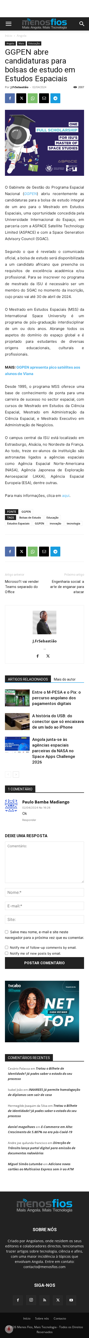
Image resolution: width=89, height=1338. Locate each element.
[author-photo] (44, 634)
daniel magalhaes (21, 1127)
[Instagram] (31, 1300)
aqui (65, 495)
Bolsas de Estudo (30, 517)
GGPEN (26, 511)
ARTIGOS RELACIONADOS (28, 679)
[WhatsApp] (33, 98)
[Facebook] (10, 98)
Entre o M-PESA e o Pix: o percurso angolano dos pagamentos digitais (56, 698)
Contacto (60, 1318)
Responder (29, 820)
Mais (21, 43)
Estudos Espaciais (18, 523)
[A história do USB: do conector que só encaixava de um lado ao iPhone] (17, 721)
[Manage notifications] (9, 1329)
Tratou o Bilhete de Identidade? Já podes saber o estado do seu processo (40, 1073)
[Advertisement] (47, 8)
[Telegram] (55, 98)
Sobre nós (42, 1318)
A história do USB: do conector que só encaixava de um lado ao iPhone (58, 721)
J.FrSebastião (19, 87)
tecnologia (73, 523)
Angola (21, 35)
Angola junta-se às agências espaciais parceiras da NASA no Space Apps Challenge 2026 (53, 751)
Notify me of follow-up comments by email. (43, 947)
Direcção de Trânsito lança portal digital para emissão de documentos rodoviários (41, 1148)
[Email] (44, 98)
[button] (8, 24)
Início (8, 35)
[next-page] (16, 774)
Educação (34, 43)
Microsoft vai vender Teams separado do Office (22, 586)
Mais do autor (65, 679)
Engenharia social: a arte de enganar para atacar (67, 586)
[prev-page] (8, 774)
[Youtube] (71, 1300)
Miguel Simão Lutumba (25, 1164)
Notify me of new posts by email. (35, 953)
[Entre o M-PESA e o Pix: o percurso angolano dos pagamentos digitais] (17, 697)
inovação (55, 523)
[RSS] (44, 1300)
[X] (21, 98)
